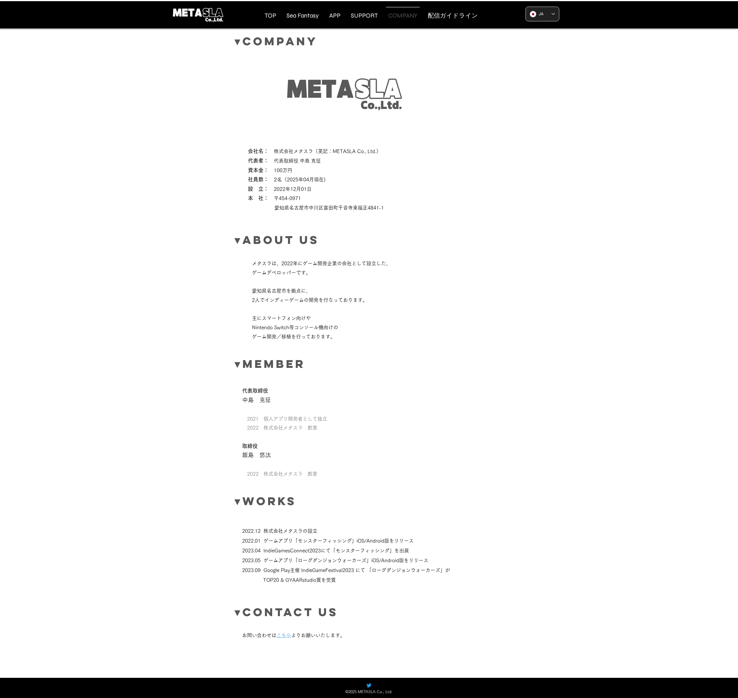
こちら (283, 635)
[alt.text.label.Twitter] (369, 685)
